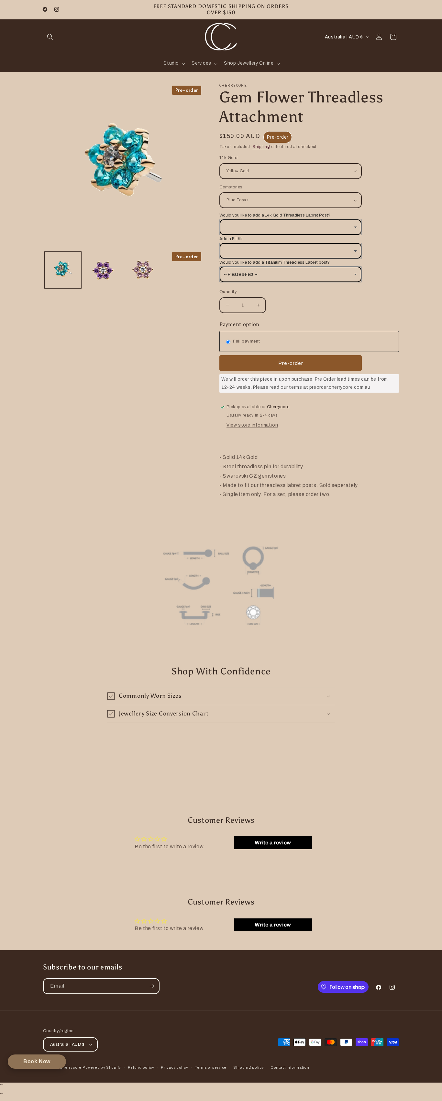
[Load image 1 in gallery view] (63, 270)
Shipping (261, 146)
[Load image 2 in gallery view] (102, 270)
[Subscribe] (152, 986)
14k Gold (228, 157)
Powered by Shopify (102, 1067)
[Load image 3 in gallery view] (143, 270)
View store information (252, 425)
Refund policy (141, 1067)
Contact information (290, 1067)
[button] (50, 37)
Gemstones (231, 187)
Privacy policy (174, 1067)
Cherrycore (71, 1067)
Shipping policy (248, 1067)
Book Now (36, 1061)
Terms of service (211, 1067)
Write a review (273, 842)
